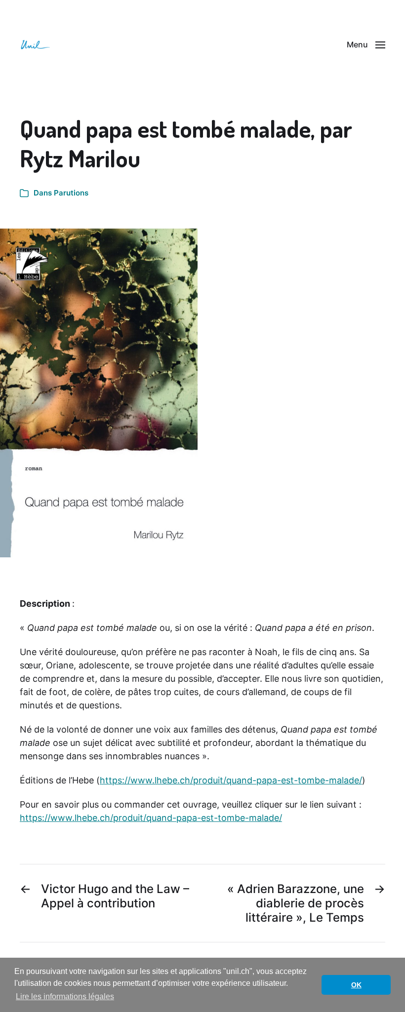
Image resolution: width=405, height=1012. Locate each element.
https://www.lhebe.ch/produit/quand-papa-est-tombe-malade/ (231, 780)
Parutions (71, 192)
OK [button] (356, 985)
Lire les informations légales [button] (65, 996)
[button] (366, 44)
